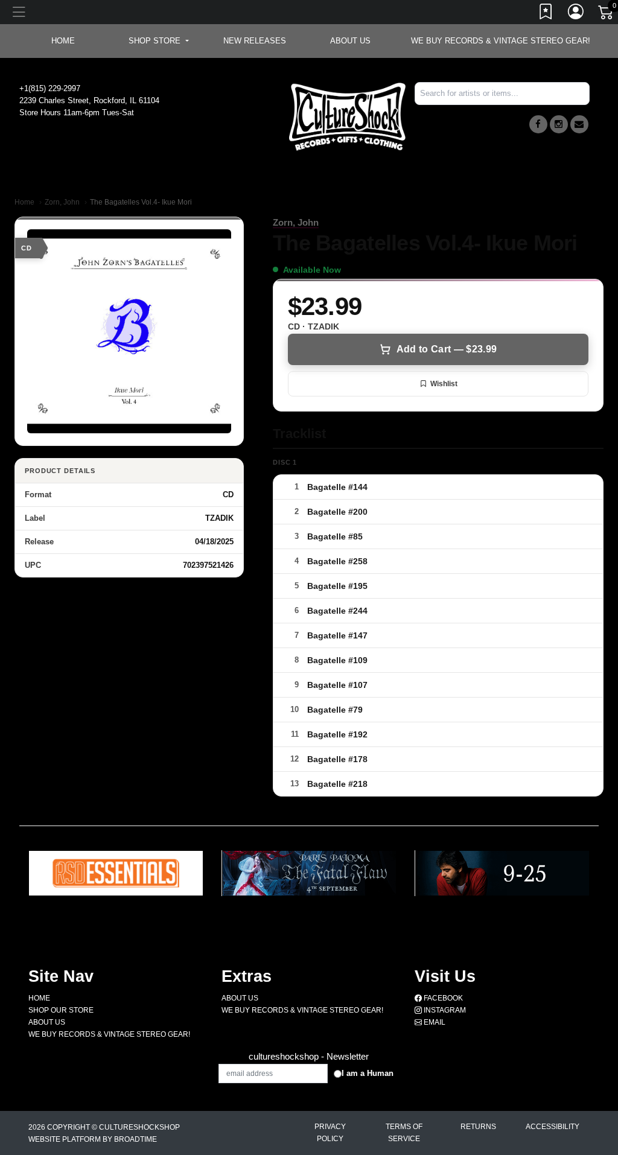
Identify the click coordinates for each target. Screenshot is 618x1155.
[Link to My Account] (576, 14)
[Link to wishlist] (546, 14)
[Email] (579, 124)
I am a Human (367, 1073)
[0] (606, 14)
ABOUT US (350, 40)
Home (24, 202)
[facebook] (538, 124)
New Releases (254, 40)
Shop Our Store (61, 1010)
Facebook (442, 998)
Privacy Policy (330, 1132)
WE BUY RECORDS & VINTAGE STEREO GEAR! (500, 40)
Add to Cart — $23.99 (447, 349)
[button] (158, 41)
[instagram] (559, 124)
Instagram (444, 1010)
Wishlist (443, 384)
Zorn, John (62, 202)
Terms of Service (404, 1132)
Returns (478, 1126)
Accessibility (552, 1126)
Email (433, 1022)
